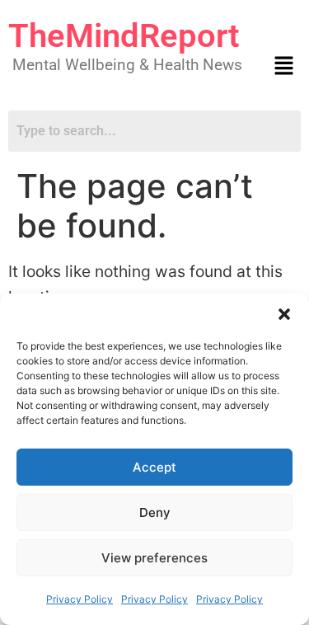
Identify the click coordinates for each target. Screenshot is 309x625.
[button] (284, 314)
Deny (155, 512)
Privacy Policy (79, 599)
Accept (154, 467)
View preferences (154, 558)
